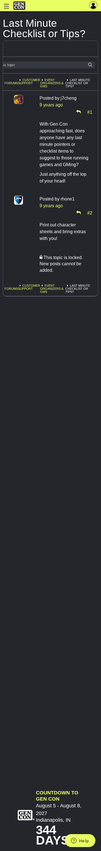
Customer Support (29, 81)
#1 (89, 112)
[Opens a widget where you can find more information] (80, 841)
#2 (89, 212)
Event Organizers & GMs (51, 83)
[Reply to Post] (78, 112)
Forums (11, 83)
